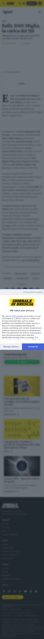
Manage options (11, 346)
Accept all (33, 346)
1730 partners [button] (17, 316)
